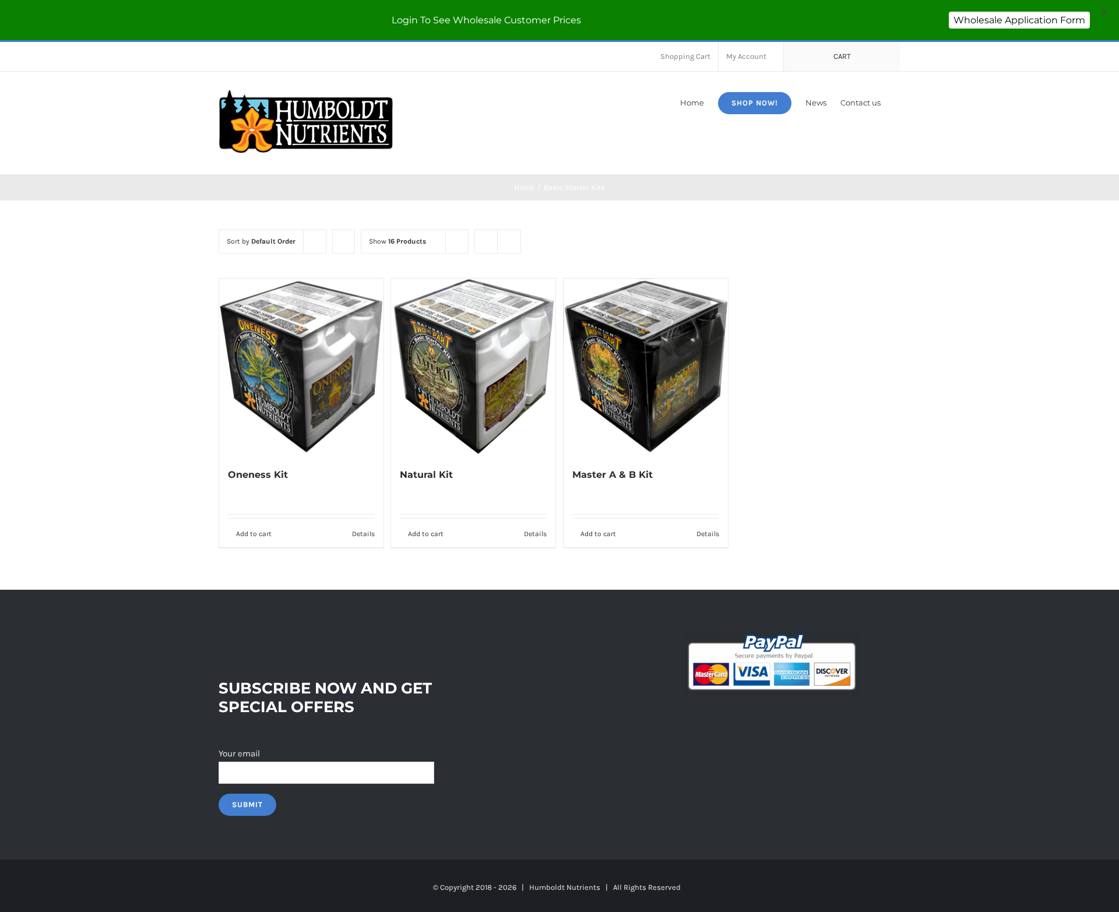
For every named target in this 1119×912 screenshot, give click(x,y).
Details (363, 534)
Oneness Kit (258, 474)
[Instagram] (253, 637)
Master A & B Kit (612, 474)
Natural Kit (426, 474)
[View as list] (509, 241)
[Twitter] (237, 637)
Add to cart (254, 534)
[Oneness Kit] (301, 366)
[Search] (897, 102)
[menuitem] (685, 56)
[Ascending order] (343, 241)
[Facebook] (222, 637)
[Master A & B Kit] (646, 366)
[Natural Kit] (473, 366)
